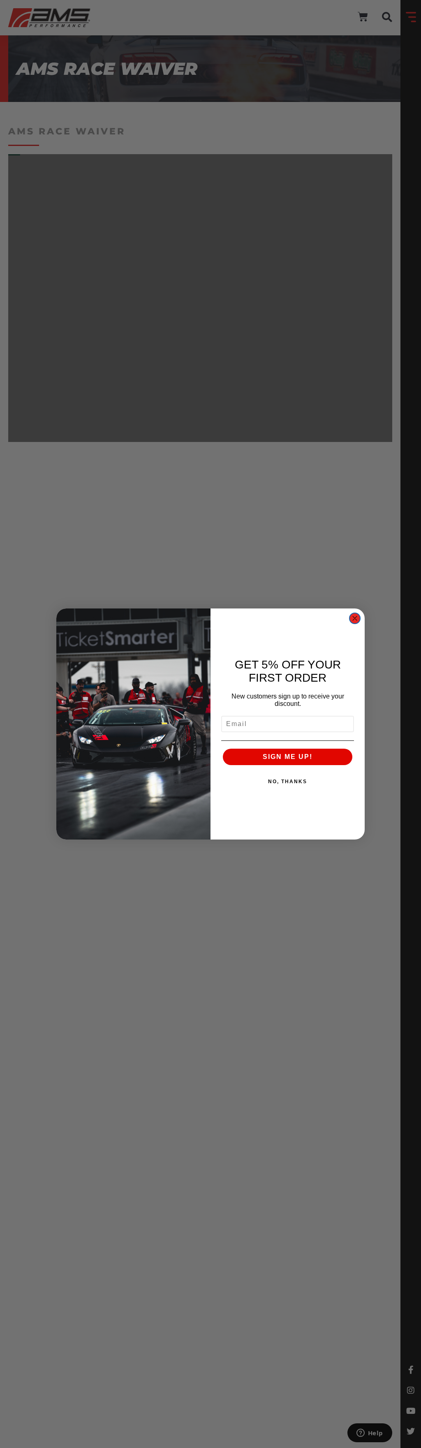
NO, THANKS (287, 781)
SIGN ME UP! (287, 756)
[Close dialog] (355, 618)
